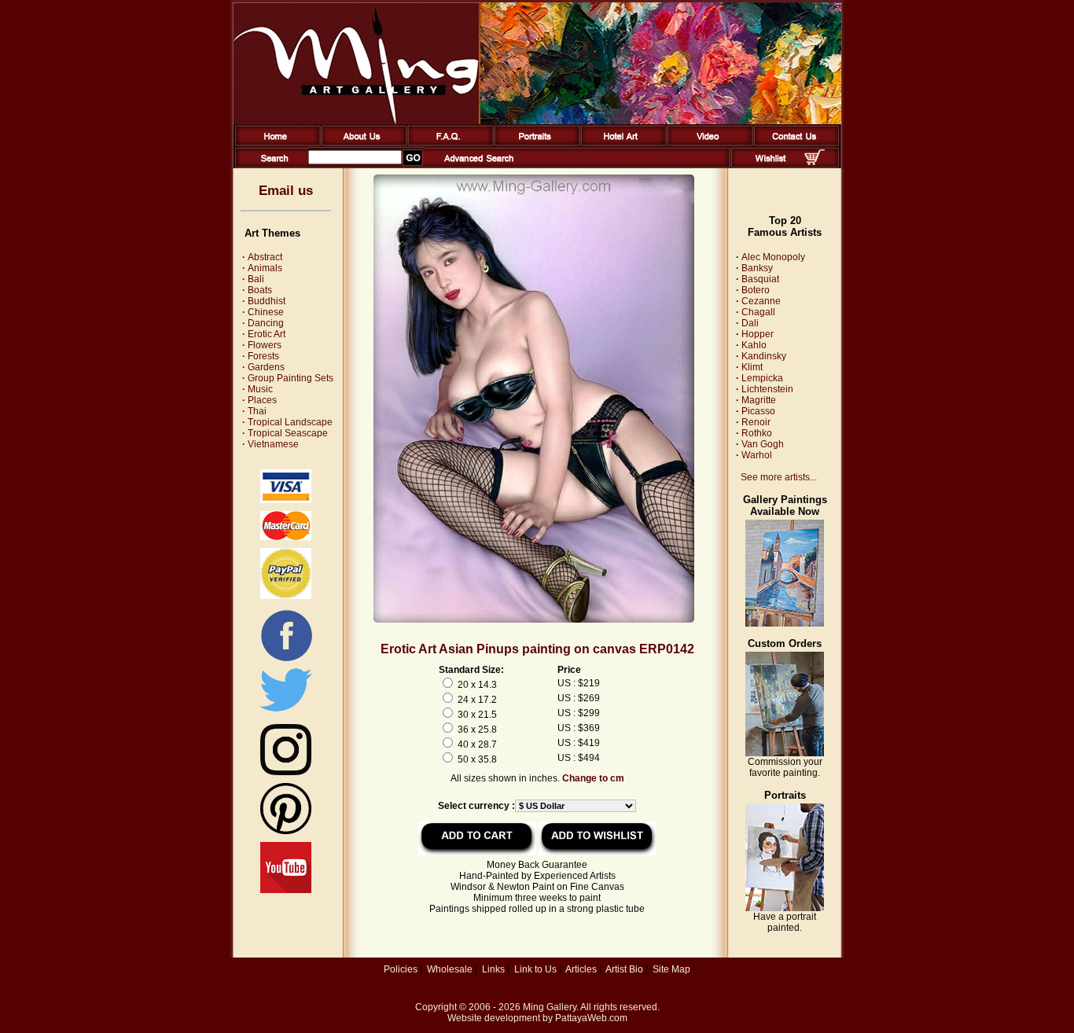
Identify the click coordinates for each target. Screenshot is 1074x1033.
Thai (254, 411)
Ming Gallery (549, 1007)
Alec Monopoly (773, 257)
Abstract (262, 257)
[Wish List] (770, 165)
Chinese (263, 312)
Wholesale (450, 969)
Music (257, 389)
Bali (253, 279)
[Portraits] (534, 143)
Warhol (756, 455)
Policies (400, 969)
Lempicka (762, 378)
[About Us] (361, 143)
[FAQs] (447, 143)
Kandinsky (763, 356)
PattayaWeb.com (591, 1018)
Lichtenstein (767, 389)
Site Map (671, 969)
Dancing (263, 323)
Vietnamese (270, 444)
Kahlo (754, 345)
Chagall (758, 312)
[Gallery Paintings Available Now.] (784, 623)
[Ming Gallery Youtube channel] (285, 889)
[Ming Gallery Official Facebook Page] (286, 660)
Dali (750, 323)
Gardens (263, 367)
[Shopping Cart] (814, 161)
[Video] (707, 143)
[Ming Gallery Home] (274, 143)
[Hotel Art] (620, 143)
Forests (260, 356)
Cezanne (761, 301)
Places (259, 400)
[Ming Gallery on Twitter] (285, 713)
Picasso (758, 411)
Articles (581, 969)
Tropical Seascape (285, 433)
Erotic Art (263, 334)
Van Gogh (762, 444)
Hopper (757, 334)
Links (493, 969)
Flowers (261, 345)
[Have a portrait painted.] (784, 908)
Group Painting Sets (287, 378)
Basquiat (760, 279)
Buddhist (263, 301)
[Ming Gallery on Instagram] (285, 772)
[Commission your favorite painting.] (784, 753)
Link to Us (535, 969)
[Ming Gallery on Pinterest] (285, 830)
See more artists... (779, 477)
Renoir (756, 422)
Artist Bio (624, 969)
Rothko (756, 433)
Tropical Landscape (287, 422)
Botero (755, 290)
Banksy (757, 268)
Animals (262, 268)
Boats (257, 290)
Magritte (758, 400)
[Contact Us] (793, 143)
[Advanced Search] (479, 165)
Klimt (752, 367)
